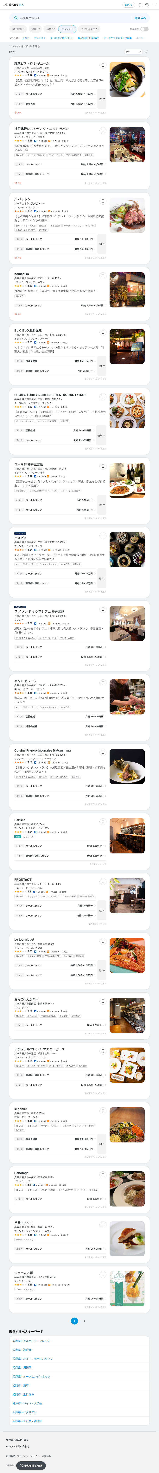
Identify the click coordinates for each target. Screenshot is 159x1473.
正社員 (25, 37)
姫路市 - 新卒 (21, 1385)
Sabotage (21, 1173)
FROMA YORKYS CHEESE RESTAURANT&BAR (50, 394)
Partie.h (20, 820)
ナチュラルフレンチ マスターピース (39, 1049)
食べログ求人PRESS (17, 1439)
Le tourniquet (24, 939)
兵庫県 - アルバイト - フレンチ (31, 1341)
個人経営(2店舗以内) (88, 37)
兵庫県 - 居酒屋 (22, 1367)
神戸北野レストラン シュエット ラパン (41, 128)
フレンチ (66, 29)
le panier (20, 1109)
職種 (34, 28)
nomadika (21, 274)
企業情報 (46, 1455)
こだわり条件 (88, 28)
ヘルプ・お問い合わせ (17, 1446)
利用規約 (11, 1455)
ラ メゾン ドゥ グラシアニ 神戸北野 (39, 611)
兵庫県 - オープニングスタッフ (31, 1376)
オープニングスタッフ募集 (118, 37)
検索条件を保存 (33, 1466)
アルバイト (40, 37)
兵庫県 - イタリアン (25, 1412)
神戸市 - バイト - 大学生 (27, 1403)
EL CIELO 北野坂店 (28, 330)
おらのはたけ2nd (26, 999)
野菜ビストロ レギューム (31, 63)
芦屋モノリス (23, 1222)
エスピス (20, 538)
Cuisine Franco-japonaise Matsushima (42, 750)
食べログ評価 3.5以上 (61, 37)
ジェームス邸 (23, 1272)
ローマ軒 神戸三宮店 (28, 464)
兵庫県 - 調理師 (22, 1349)
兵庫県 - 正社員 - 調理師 (27, 1421)
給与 (49, 28)
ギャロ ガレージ (25, 681)
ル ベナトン (22, 199)
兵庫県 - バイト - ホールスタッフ (33, 1358)
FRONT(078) (23, 879)
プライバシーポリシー (28, 1455)
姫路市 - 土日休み (23, 1394)
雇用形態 (17, 28)
